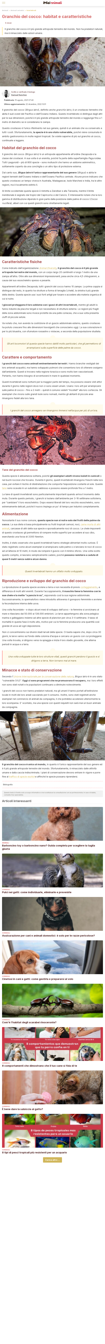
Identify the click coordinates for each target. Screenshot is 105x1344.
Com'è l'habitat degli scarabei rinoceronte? (29, 1022)
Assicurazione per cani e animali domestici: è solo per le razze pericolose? (48, 935)
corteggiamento (89, 587)
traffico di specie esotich (22, 776)
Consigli (6, 889)
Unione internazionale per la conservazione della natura (43, 676)
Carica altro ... (52, 1160)
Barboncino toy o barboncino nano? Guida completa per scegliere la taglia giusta (48, 847)
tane (4, 488)
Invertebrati (31, 10)
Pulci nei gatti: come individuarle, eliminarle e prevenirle (36, 892)
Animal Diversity (47, 268)
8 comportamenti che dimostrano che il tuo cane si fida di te (39, 1065)
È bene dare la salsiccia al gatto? (22, 1109)
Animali (5, 10)
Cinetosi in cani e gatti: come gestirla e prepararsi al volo (37, 979)
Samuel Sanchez (19, 95)
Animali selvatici (17, 10)
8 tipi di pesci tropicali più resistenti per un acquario (34, 1152)
